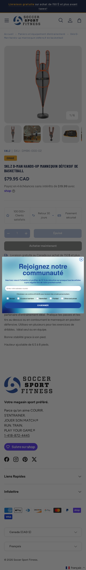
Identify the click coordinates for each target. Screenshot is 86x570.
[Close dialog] (81, 259)
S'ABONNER (43, 305)
